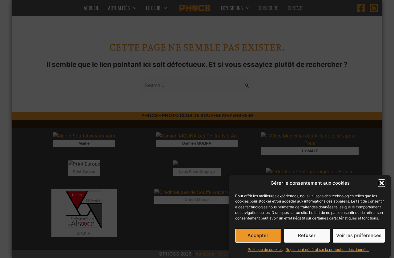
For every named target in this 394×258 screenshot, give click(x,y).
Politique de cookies (265, 249)
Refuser (307, 235)
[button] (382, 183)
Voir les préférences (358, 235)
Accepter (257, 235)
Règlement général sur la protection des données (327, 249)
